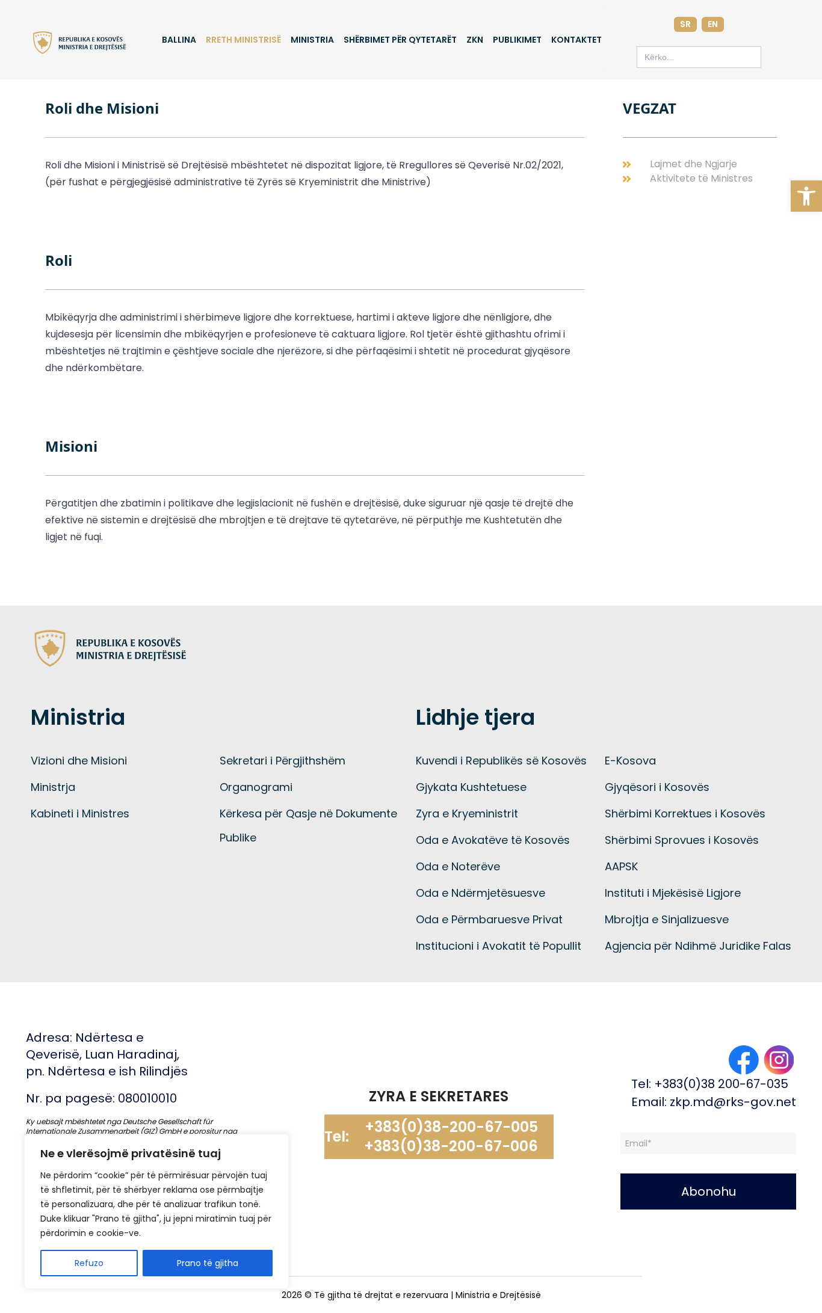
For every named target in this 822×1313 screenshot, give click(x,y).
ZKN (474, 40)
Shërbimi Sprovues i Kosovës (682, 839)
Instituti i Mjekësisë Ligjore (673, 892)
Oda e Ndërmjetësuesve (480, 892)
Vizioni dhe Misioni (79, 760)
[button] (806, 196)
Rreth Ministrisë (243, 40)
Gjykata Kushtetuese (471, 787)
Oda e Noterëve (458, 866)
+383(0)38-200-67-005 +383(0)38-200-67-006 (451, 1137)
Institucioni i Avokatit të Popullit (498, 945)
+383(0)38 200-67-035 (721, 1083)
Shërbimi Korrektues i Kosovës (685, 813)
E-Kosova (630, 760)
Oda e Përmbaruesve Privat (489, 919)
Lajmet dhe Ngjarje (693, 164)
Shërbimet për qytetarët (400, 40)
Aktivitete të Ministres (701, 178)
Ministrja (53, 787)
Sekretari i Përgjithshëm (282, 760)
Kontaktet (576, 40)
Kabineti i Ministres (80, 813)
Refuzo (89, 1263)
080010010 (147, 1098)
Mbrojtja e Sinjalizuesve (667, 919)
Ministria (312, 40)
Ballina (179, 40)
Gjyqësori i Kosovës (657, 787)
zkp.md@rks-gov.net (733, 1101)
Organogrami (256, 787)
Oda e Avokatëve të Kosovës (493, 839)
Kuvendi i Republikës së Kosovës (501, 760)
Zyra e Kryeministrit (467, 813)
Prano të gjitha (207, 1263)
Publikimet (517, 40)
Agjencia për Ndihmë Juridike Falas (698, 945)
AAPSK (621, 866)
